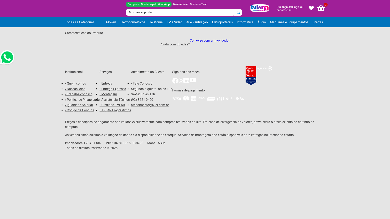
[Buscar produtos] (239, 12)
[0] (321, 8)
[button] (84, 22)
